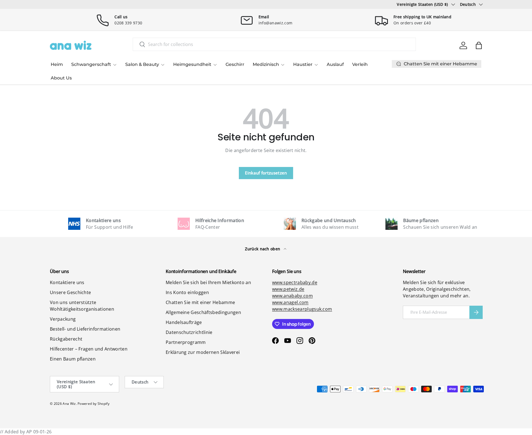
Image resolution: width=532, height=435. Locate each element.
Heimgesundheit (192, 64)
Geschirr (235, 64)
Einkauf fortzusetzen (266, 173)
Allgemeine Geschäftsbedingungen (203, 312)
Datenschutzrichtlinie (189, 332)
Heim (57, 64)
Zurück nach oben (263, 248)
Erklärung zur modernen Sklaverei (203, 352)
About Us (61, 78)
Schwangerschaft (91, 64)
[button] (479, 45)
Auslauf (335, 64)
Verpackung (63, 319)
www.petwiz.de (288, 289)
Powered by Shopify (93, 403)
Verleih (360, 64)
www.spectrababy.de (294, 282)
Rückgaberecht (66, 339)
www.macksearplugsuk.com (302, 309)
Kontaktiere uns (67, 282)
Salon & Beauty (142, 64)
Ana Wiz (69, 403)
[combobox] (274, 44)
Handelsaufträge (184, 322)
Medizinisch (266, 64)
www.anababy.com (292, 296)
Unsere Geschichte (70, 292)
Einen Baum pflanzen (73, 359)
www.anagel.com (290, 302)
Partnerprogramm (186, 342)
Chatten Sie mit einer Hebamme (200, 302)
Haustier (303, 64)
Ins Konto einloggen (187, 292)
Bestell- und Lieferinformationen (85, 329)
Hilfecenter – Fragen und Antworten (88, 349)
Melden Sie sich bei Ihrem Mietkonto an (208, 282)
